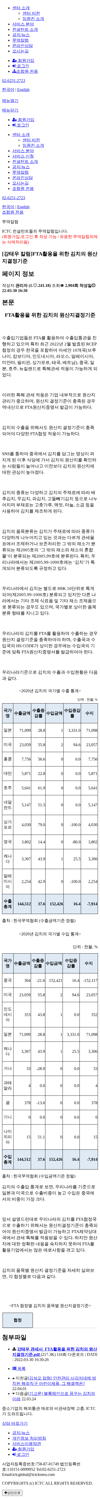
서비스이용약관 (26, 1443)
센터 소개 (21, 8)
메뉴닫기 (10, 110)
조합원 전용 (27, 71)
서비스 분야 (23, 24)
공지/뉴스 (21, 35)
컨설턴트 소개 (25, 29)
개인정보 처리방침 (29, 1438)
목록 (21, 1368)
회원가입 (25, 60)
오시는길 (20, 51)
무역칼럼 (20, 40)
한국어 (8, 89)
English (23, 89)
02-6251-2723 (13, 80)
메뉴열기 (10, 100)
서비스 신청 (23, 156)
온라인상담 (22, 45)
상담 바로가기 (15, 1423)
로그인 (22, 66)
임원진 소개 (33, 18)
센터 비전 (31, 13)
